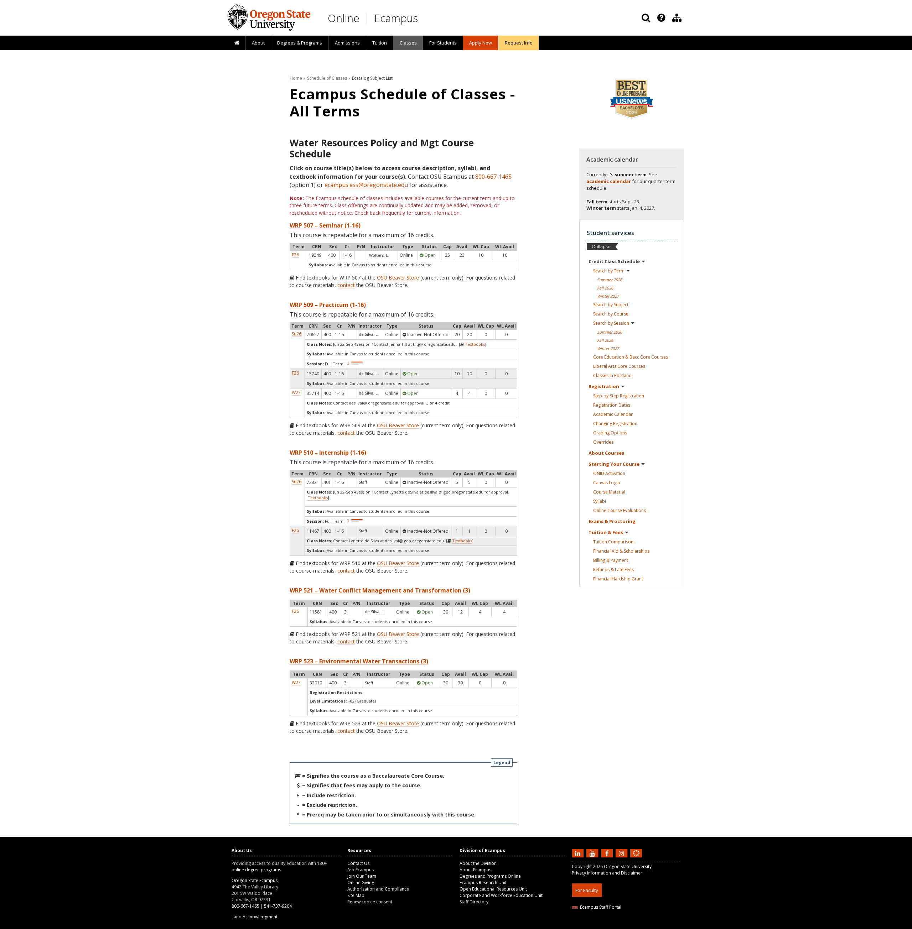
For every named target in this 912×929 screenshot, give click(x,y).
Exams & (612, 521)
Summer (609, 279)
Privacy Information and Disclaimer (607, 873)
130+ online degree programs (279, 866)
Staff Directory (474, 902)
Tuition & (606, 532)
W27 (296, 393)
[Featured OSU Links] (661, 18)
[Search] (646, 18)
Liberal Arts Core (619, 366)
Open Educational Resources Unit (493, 889)
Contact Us (358, 863)
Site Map (355, 895)
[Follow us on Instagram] (622, 852)
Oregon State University (628, 866)
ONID (609, 473)
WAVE (643, 925)
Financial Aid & (621, 551)
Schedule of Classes (327, 78)
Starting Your (614, 464)
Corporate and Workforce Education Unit (501, 895)
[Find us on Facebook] (608, 852)
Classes (408, 43)
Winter (608, 296)
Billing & (610, 560)
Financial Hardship (618, 579)
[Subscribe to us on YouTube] (593, 852)
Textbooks (475, 344)
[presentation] (661, 18)
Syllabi (599, 501)
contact (346, 285)
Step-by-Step (618, 396)
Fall (605, 288)
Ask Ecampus (360, 870)
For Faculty (586, 890)
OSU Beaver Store (398, 277)
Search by (609, 271)
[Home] (236, 43)
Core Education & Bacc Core (630, 357)
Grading (610, 433)
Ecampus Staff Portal (600, 907)
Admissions (347, 43)
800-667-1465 (493, 177)
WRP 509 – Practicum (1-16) (328, 305)
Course (609, 492)
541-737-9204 (278, 906)
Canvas (606, 483)
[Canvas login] (636, 858)
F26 (295, 255)
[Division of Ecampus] (677, 18)
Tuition (379, 43)
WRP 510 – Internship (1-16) (328, 452)
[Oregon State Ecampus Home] (368, 18)
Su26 (296, 334)
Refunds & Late (613, 570)
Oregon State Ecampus (255, 880)
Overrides (603, 442)
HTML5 (611, 925)
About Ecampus (475, 870)
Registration (604, 386)
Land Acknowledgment (255, 917)
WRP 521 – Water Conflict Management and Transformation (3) (380, 590)
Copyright (582, 866)
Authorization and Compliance (378, 889)
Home (296, 78)
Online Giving (360, 883)
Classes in (612, 375)
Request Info (519, 43)
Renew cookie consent (369, 902)
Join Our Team (361, 876)
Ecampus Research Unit (483, 883)
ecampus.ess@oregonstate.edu (366, 185)
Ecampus (396, 18)
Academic (613, 414)
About (258, 43)
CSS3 (628, 925)
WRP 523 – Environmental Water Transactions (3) (359, 661)
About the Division (478, 863)
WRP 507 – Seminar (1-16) (325, 225)
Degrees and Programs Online (490, 876)
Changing (615, 424)
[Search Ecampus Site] (646, 18)
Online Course (619, 510)
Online (343, 18)
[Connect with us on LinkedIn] (578, 852)
